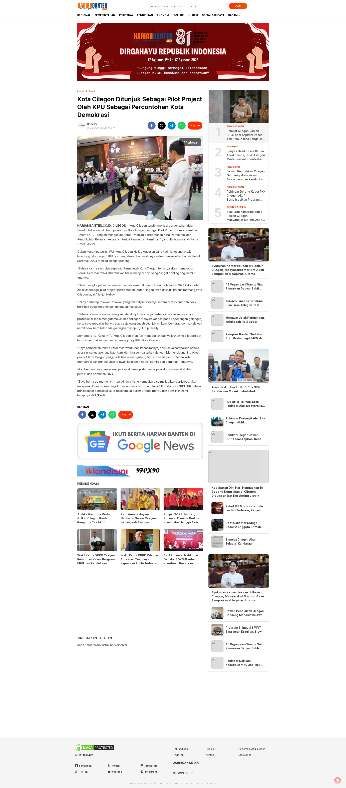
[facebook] (152, 126)
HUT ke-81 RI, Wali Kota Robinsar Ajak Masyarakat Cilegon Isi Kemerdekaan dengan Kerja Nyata (244, 404)
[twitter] (162, 126)
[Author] (81, 126)
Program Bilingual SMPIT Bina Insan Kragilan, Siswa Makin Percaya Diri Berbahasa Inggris (244, 630)
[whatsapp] (182, 126)
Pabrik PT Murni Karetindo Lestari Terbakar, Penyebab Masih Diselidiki (245, 508)
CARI (238, 6)
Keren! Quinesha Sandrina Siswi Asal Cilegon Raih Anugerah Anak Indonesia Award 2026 (244, 303)
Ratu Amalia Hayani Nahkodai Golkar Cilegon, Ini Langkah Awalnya (139, 518)
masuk (97, 645)
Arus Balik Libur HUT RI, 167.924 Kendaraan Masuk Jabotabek (235, 389)
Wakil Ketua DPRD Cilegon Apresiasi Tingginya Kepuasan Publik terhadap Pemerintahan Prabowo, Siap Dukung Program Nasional (139, 565)
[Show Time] (114, 128)
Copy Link (195, 125)
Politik (92, 91)
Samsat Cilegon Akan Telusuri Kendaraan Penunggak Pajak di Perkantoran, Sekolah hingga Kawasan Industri (243, 542)
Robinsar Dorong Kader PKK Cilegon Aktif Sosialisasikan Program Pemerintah (246, 196)
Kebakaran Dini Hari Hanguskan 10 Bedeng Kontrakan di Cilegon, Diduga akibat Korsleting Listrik (237, 492)
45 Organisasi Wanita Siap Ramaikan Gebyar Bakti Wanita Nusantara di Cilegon (244, 286)
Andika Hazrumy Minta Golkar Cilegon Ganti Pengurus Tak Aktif (93, 518)
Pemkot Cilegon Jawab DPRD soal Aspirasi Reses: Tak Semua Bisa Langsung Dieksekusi (245, 135)
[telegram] (172, 126)
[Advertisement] (140, 602)
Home (80, 91)
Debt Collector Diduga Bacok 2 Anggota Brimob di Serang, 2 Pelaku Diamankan (244, 525)
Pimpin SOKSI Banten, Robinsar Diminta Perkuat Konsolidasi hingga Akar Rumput (182, 520)
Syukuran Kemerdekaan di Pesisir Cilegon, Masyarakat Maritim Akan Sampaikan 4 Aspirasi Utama (245, 216)
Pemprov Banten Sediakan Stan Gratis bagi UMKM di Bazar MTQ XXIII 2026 (244, 336)
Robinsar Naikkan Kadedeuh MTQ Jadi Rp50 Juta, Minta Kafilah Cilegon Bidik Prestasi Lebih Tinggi (244, 663)
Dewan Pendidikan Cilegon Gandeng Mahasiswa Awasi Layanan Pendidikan (246, 175)
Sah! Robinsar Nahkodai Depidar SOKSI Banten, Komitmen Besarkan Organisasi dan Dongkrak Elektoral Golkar (182, 563)
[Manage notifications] (337, 780)
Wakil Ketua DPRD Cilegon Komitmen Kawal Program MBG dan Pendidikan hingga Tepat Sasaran (96, 561)
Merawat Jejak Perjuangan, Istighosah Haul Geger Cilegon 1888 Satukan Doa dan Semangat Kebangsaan (245, 320)
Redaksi (92, 124)
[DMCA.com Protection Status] (95, 750)
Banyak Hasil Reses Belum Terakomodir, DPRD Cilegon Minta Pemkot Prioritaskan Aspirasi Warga (246, 155)
